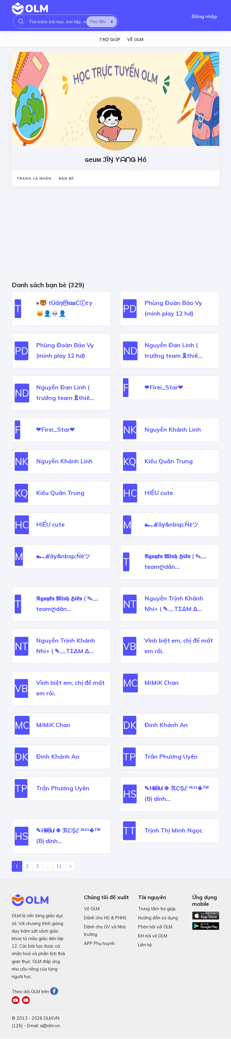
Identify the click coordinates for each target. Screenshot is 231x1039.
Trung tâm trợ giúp (157, 908)
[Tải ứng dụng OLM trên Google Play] (205, 924)
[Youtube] (17, 1000)
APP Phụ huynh (99, 943)
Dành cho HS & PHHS (105, 918)
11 (59, 866)
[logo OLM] (30, 8)
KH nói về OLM (152, 936)
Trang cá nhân (34, 178)
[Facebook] (54, 991)
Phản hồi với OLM (155, 927)
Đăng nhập (204, 16)
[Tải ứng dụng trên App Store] (205, 915)
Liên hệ (145, 945)
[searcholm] (21, 21)
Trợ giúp (109, 39)
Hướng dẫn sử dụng (158, 918)
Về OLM (135, 39)
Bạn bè (66, 178)
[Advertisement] (115, 236)
